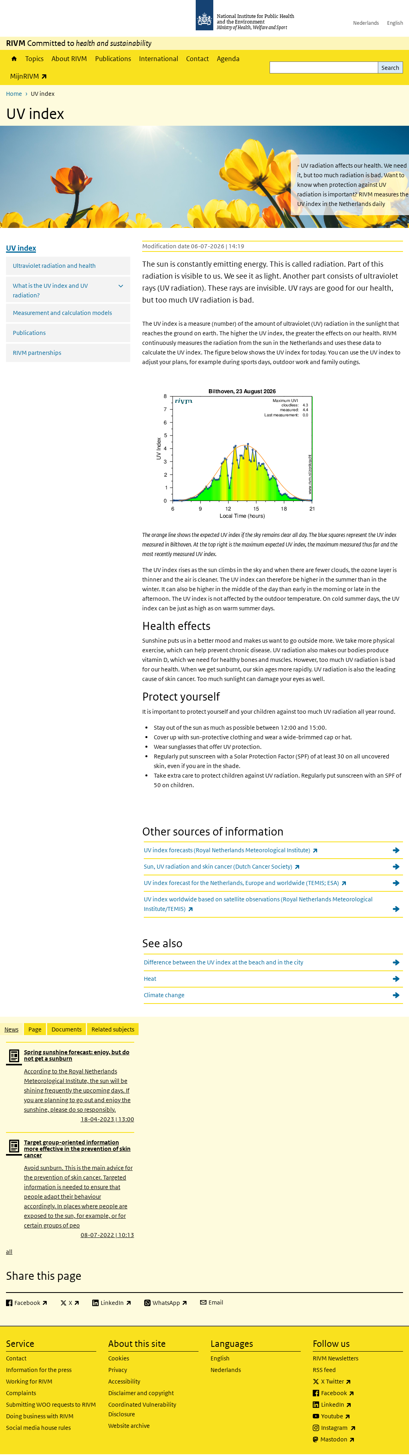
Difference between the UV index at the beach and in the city (223, 962)
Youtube (356, 1416)
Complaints (21, 1393)
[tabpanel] (204, 1149)
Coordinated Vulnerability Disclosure (142, 1409)
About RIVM (69, 58)
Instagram (359, 1427)
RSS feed (324, 1370)
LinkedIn (357, 1404)
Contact (197, 58)
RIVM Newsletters (335, 1358)
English (395, 23)
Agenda (228, 58)
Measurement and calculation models (62, 313)
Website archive (129, 1425)
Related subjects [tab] (112, 1029)
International (158, 58)
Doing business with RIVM (39, 1416)
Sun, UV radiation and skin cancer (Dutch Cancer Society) (242, 866)
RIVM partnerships (37, 352)
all (9, 1251)
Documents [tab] (66, 1029)
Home (13, 58)
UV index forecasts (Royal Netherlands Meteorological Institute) (251, 850)
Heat (150, 978)
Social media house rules (38, 1427)
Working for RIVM (29, 1381)
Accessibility (124, 1381)
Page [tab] (35, 1029)
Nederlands (366, 23)
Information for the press (38, 1370)
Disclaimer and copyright (141, 1393)
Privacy (117, 1370)
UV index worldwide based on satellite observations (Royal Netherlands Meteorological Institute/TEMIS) (258, 904)
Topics (34, 58)
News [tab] (11, 1029)
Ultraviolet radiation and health (54, 265)
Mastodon (358, 1439)
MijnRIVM (30, 76)
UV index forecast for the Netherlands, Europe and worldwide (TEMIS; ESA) (266, 883)
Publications (113, 58)
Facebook (358, 1393)
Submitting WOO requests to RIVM (51, 1404)
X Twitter (357, 1381)
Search (390, 67)
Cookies (118, 1358)
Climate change (164, 995)
